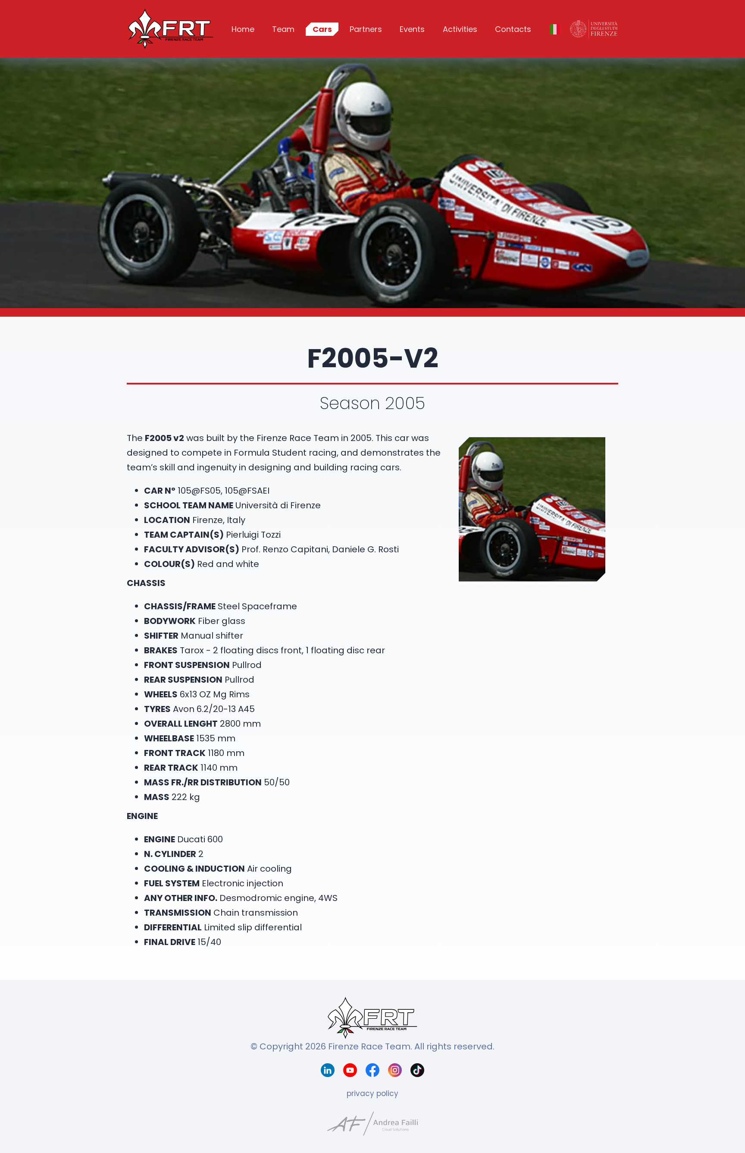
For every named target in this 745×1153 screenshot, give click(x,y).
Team (283, 29)
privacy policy (372, 1093)
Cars (322, 29)
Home (243, 29)
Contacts (513, 29)
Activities (460, 29)
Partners (366, 29)
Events (412, 29)
